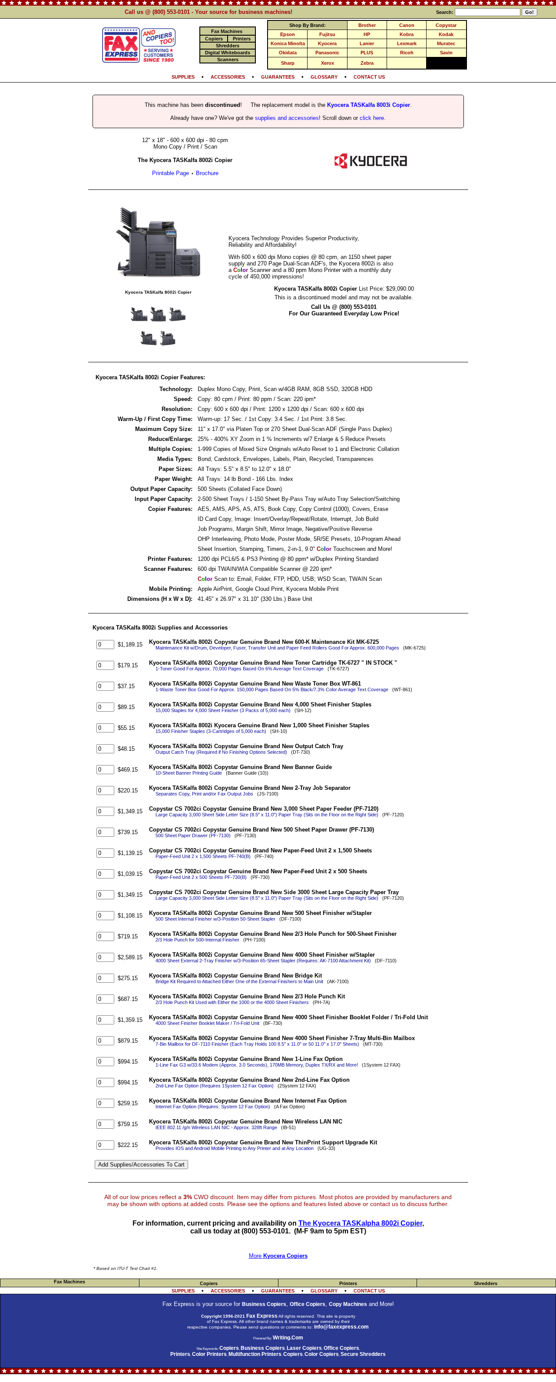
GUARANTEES (278, 77)
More (278, 1256)
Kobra (407, 34)
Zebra (367, 63)
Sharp (288, 63)
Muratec (446, 43)
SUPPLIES (183, 77)
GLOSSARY (324, 77)
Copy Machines (348, 1304)
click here (372, 118)
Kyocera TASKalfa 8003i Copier (368, 105)
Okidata (288, 52)
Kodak (446, 34)
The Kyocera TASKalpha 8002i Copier (360, 1223)
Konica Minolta (288, 43)
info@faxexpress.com (341, 1327)
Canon (406, 25)
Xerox (327, 63)
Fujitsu (327, 34)
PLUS (367, 52)
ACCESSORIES (228, 77)
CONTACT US (369, 77)
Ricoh (407, 52)
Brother (367, 25)
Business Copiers (264, 1304)
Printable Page (170, 173)
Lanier (367, 43)
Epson (287, 34)
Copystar (446, 25)
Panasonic (327, 52)
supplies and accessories (287, 118)
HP (367, 34)
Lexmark (407, 43)
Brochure (207, 173)
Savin (446, 52)
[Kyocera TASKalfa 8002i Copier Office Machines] (371, 168)
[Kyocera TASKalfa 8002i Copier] (158, 283)
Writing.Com (288, 1338)
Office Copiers (307, 1304)
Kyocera (327, 43)
